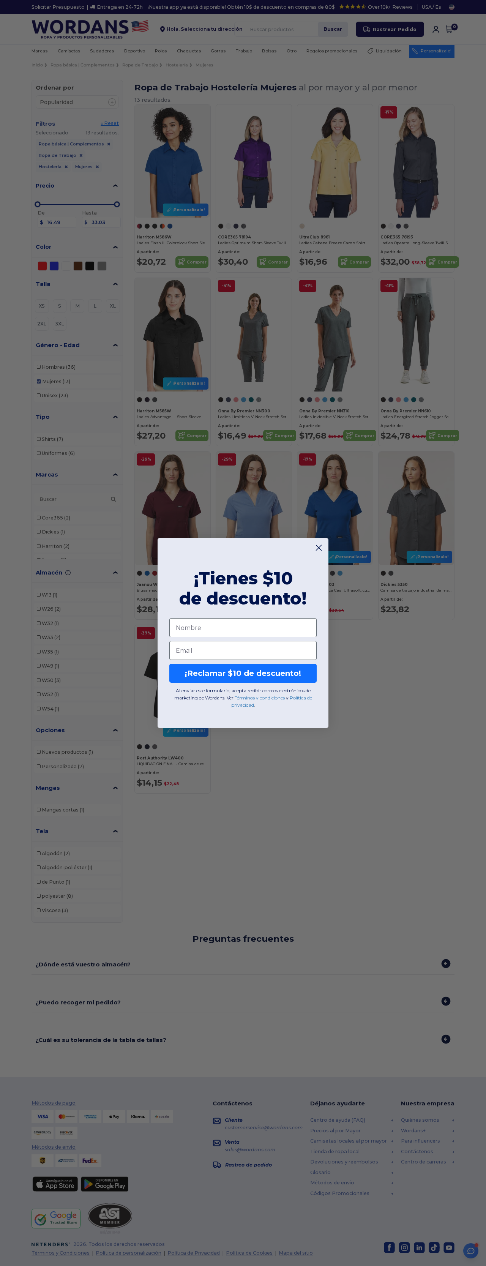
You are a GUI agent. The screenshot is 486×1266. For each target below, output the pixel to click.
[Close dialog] (318, 547)
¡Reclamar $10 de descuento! (243, 673)
